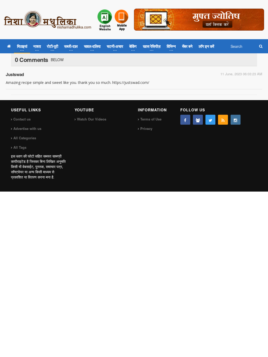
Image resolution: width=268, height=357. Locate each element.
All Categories (24, 137)
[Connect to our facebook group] (198, 120)
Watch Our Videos (91, 119)
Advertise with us (27, 128)
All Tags (19, 147)
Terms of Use (150, 119)
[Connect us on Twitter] (210, 120)
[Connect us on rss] (223, 120)
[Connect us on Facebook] (185, 120)
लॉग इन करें (206, 46)
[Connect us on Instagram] (236, 120)
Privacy (146, 128)
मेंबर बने (187, 46)
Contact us (22, 119)
